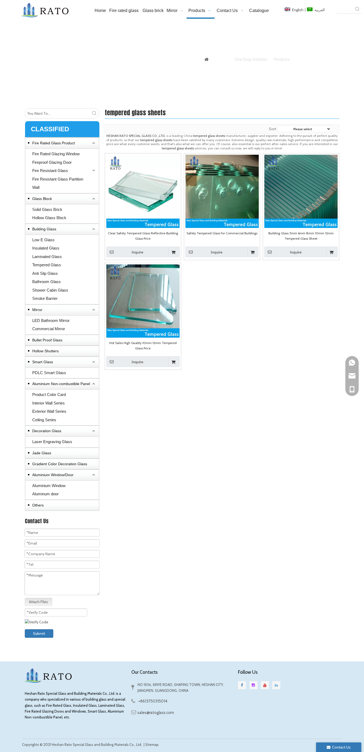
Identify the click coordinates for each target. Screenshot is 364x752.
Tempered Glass (46, 265)
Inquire (137, 252)
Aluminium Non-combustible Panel (61, 384)
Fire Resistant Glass (50, 170)
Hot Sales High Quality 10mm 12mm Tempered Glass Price (143, 345)
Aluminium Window (49, 485)
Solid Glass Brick (47, 209)
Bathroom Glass (46, 281)
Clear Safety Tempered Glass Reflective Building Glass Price (143, 235)
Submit (39, 633)
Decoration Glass (46, 431)
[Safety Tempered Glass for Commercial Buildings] (222, 191)
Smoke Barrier (45, 298)
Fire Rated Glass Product (53, 143)
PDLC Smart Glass (49, 372)
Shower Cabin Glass (50, 290)
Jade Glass (41, 453)
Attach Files (38, 601)
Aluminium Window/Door (53, 475)
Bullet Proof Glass (47, 340)
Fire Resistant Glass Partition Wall (57, 183)
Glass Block (42, 199)
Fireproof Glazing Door (52, 162)
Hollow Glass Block (49, 217)
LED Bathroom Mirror (51, 320)
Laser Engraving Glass (52, 441)
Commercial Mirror (48, 328)
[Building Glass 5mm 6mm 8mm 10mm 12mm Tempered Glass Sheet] (301, 191)
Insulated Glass (45, 248)
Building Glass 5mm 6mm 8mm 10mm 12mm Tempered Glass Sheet (301, 235)
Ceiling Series (44, 420)
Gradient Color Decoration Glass (59, 464)
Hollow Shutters (45, 351)
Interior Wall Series (48, 403)
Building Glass (44, 229)
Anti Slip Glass (45, 273)
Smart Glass (42, 362)
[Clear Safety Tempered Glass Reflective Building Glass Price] (143, 191)
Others (38, 505)
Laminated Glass (47, 256)
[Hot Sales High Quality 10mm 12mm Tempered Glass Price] (143, 301)
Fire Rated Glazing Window (56, 154)
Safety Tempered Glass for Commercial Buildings (222, 233)
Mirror (37, 310)
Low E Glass (43, 240)
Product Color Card (49, 394)
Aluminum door (45, 494)
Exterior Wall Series (49, 411)
